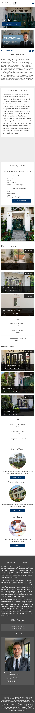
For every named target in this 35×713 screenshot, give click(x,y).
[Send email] (30, 50)
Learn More (17, 545)
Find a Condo (17, 510)
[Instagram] (33, 50)
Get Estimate (17, 477)
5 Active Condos (11, 24)
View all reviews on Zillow (17, 628)
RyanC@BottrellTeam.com (14, 678)
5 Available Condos (20, 201)
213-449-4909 (7, 51)
